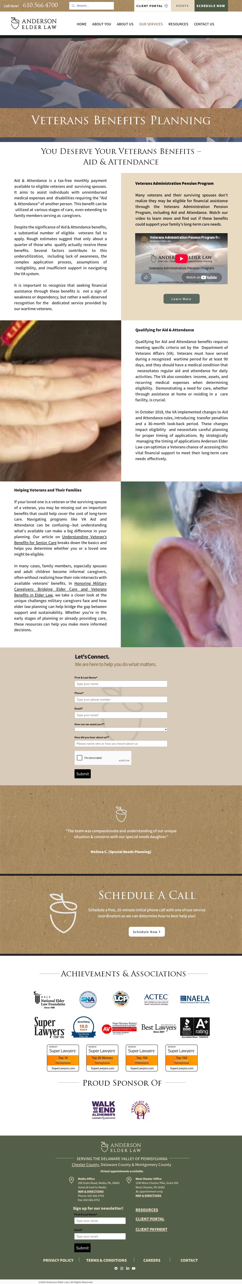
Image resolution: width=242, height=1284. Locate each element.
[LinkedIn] (128, 1268)
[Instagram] (122, 1268)
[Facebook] (116, 1268)
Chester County (85, 1164)
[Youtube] (134, 1268)
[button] (125, 24)
